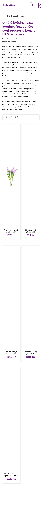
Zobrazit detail (11, 176)
